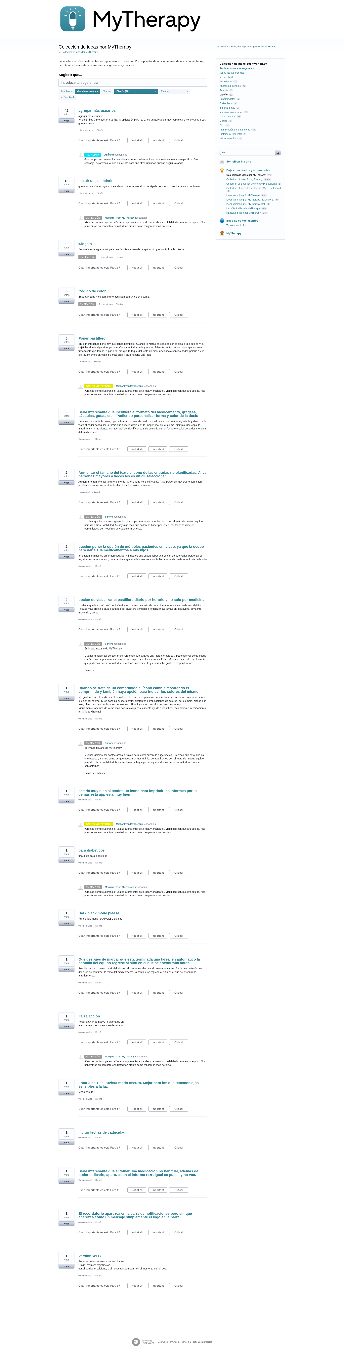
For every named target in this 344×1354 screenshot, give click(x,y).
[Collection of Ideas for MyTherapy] (133, 19)
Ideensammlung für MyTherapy (243, 195)
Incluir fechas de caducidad (101, 1132)
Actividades (226, 81)
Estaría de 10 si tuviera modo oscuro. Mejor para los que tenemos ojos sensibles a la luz (138, 1084)
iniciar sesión (268, 46)
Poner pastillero (92, 338)
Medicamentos (228, 116)
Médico (224, 121)
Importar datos (227, 107)
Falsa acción (89, 1016)
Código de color (92, 291)
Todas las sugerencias (232, 72)
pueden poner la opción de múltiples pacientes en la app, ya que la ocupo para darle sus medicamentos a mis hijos (141, 548)
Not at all (138, 141)
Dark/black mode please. (99, 913)
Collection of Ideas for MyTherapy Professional (251, 183)
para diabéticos (91, 850)
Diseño (100, 130)
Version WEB (89, 1256)
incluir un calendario (95, 181)
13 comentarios (85, 130)
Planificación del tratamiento (235, 129)
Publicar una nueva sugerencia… (238, 68)
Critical (181, 141)
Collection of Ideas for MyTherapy (244, 179)
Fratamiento (226, 103)
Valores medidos (229, 138)
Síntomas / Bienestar (231, 134)
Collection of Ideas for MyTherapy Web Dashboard (253, 188)
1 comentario (84, 361)
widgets (85, 244)
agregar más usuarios (97, 111)
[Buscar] (278, 152)
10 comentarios (85, 193)
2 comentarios (106, 304)
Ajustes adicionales (230, 86)
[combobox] (248, 152)
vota (66, 121)
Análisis (224, 90)
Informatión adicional (231, 112)
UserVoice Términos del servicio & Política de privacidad (185, 1342)
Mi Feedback (67, 97)
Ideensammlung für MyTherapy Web (246, 204)
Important (159, 141)
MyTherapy (233, 233)
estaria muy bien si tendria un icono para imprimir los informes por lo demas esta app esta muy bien (137, 792)
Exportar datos (227, 99)
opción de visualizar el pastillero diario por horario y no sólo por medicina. (141, 600)
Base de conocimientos (242, 220)
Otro (222, 125)
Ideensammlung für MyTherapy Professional (250, 199)
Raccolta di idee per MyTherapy (243, 212)
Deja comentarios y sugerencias (248, 170)
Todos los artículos (236, 225)
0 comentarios (106, 257)
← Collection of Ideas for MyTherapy (78, 52)
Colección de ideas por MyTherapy (246, 175)
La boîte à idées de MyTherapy (243, 208)
